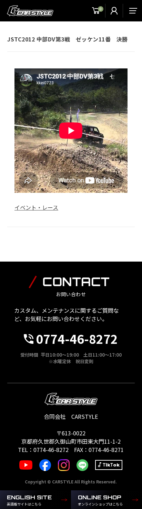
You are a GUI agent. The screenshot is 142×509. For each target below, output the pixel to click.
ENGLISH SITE (29, 500)
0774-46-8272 (77, 338)
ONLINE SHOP (100, 500)
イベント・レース (36, 207)
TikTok (111, 465)
